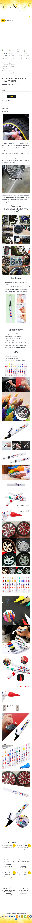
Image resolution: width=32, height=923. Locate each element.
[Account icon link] (25, 7)
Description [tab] (5, 108)
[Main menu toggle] (3, 7)
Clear (3, 92)
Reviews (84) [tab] (5, 111)
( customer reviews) (14, 84)
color (3, 87)
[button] (29, 16)
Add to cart (11, 96)
